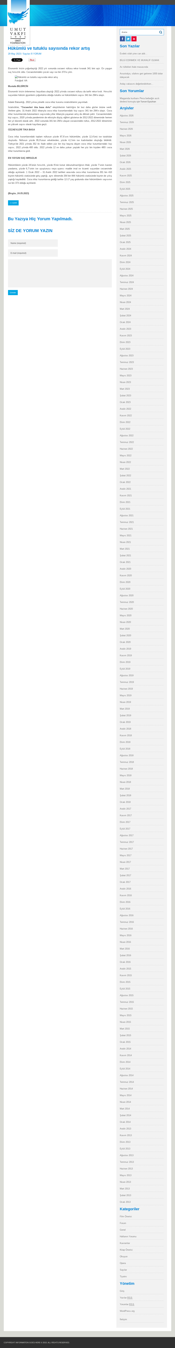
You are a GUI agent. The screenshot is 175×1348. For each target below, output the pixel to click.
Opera (123, 1263)
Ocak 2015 (125, 1042)
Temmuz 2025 (127, 202)
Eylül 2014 (125, 1068)
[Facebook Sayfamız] (123, 40)
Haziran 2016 (126, 928)
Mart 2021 (125, 549)
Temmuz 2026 (127, 122)
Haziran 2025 (126, 209)
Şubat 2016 (125, 955)
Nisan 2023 (125, 382)
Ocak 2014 (125, 1122)
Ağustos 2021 (126, 515)
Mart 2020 (125, 629)
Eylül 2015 (125, 988)
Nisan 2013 (125, 1182)
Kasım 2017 (126, 815)
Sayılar (26, 53)
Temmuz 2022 (127, 442)
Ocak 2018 (125, 802)
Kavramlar (125, 1243)
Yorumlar (127, 1304)
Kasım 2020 (126, 575)
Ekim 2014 (125, 1062)
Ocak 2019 (125, 722)
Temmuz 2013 (127, 1162)
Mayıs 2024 (125, 295)
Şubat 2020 (125, 635)
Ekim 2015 (125, 982)
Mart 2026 (125, 149)
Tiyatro (123, 1276)
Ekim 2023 (125, 342)
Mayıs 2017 (125, 855)
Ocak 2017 (125, 882)
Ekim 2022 (125, 422)
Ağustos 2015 (126, 995)
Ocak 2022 (125, 482)
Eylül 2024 (125, 269)
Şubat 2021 (125, 555)
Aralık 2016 (125, 888)
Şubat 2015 (125, 1035)
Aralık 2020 (125, 569)
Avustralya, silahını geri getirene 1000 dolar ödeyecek (141, 75)
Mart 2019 (125, 708)
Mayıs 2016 (125, 935)
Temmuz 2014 (127, 1082)
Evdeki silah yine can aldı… (133, 53)
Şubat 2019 (125, 715)
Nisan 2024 (125, 302)
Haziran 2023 (126, 369)
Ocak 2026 (125, 162)
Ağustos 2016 (126, 915)
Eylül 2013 (125, 1148)
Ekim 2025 (125, 182)
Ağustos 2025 (126, 195)
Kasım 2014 (126, 1055)
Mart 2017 (125, 868)
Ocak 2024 (125, 322)
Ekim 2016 (125, 902)
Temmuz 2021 (127, 522)
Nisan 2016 (125, 942)
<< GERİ (13, 203)
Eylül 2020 (125, 589)
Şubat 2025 (125, 235)
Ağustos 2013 (126, 1155)
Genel (123, 1230)
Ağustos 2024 (126, 275)
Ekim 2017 (125, 822)
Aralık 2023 (125, 329)
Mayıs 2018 (125, 775)
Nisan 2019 (125, 702)
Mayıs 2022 (125, 455)
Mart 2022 (125, 469)
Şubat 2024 (125, 315)
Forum (123, 1223)
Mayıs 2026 (125, 135)
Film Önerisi (126, 1216)
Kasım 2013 (126, 1135)
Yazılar (126, 1297)
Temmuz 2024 (127, 282)
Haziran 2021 (126, 529)
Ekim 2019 (125, 662)
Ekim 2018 (125, 742)
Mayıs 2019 (125, 695)
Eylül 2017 (125, 828)
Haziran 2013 (126, 1168)
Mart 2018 (125, 788)
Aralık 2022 (125, 409)
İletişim (123, 1319)
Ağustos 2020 (126, 595)
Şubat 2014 (125, 1115)
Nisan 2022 (125, 462)
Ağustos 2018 (126, 755)
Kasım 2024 (126, 255)
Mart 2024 (125, 309)
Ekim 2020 (125, 582)
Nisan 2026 (125, 142)
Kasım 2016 (126, 895)
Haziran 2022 (126, 449)
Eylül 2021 (125, 509)
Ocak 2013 (125, 1202)
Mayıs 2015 (125, 1015)
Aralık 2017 (125, 808)
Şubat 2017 (125, 875)
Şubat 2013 (125, 1195)
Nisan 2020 (125, 622)
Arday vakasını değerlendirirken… (136, 84)
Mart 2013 (125, 1188)
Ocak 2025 (125, 242)
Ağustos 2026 (126, 115)
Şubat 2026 (125, 155)
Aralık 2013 (125, 1128)
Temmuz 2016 (127, 922)
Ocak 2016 (125, 962)
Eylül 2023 (125, 349)
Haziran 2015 (126, 1008)
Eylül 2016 (125, 908)
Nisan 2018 (125, 782)
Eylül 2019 (125, 669)
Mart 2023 (125, 389)
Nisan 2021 (125, 542)
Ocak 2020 (125, 642)
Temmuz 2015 (127, 1002)
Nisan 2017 (125, 862)
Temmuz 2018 (127, 762)
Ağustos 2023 (126, 355)
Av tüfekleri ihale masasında (134, 67)
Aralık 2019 (125, 649)
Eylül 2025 (125, 189)
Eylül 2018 (125, 748)
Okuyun (123, 1256)
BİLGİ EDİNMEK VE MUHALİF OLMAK (139, 60)
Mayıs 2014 (125, 1095)
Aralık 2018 (125, 728)
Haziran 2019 (126, 689)
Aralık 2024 (125, 249)
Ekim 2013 (125, 1142)
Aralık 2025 (125, 169)
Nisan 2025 (125, 222)
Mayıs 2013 (125, 1175)
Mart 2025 (125, 229)
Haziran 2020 (126, 609)
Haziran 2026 (126, 129)
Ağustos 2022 (126, 435)
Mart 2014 (125, 1108)
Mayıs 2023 (125, 375)
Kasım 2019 (126, 655)
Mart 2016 (125, 948)
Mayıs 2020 (125, 615)
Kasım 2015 (126, 975)
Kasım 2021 (126, 495)
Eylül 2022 (125, 429)
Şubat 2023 (125, 395)
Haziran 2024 (126, 289)
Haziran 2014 (126, 1088)
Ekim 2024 (125, 262)
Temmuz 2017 (127, 842)
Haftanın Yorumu (128, 1236)
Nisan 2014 (125, 1102)
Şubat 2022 (125, 475)
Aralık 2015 (125, 968)
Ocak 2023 (125, 402)
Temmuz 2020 (127, 602)
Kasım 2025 (126, 175)
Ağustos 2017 (126, 835)
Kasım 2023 (126, 335)
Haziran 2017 (126, 848)
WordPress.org (127, 1311)
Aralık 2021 (125, 489)
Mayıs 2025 (125, 215)
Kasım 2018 (126, 735)
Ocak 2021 (125, 562)
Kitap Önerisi (126, 1250)
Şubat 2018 (125, 795)
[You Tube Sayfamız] (134, 40)
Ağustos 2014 (126, 1075)
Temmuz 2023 (127, 362)
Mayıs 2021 (125, 535)
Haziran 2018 (126, 768)
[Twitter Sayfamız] (128, 40)
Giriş (122, 1291)
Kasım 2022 (126, 415)
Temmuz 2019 (127, 682)
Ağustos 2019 (126, 675)
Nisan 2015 (125, 1022)
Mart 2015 (125, 1028)
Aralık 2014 (125, 1048)
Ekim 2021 (125, 502)
